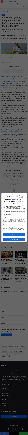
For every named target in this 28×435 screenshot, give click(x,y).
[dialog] (14, 217)
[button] (14, 215)
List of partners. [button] (17, 222)
